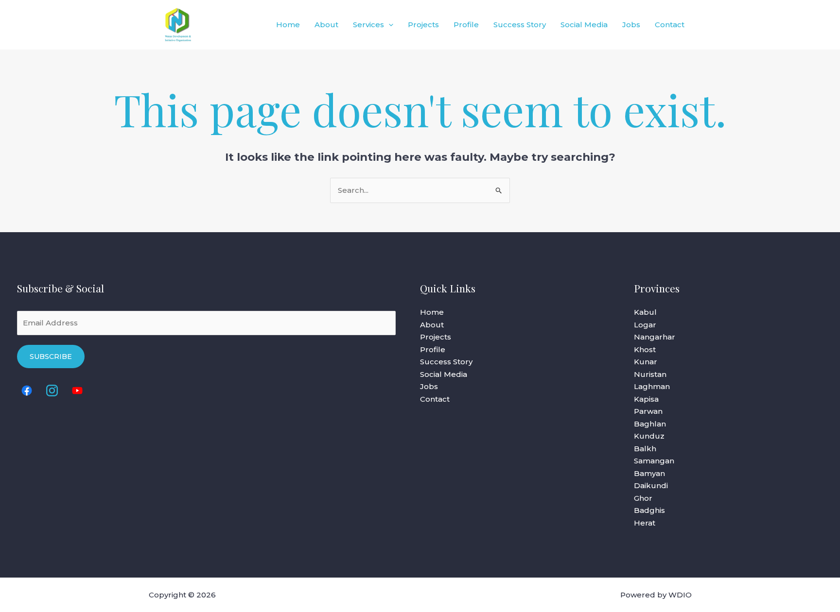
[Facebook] (26, 390)
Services (368, 24)
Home (288, 24)
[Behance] (77, 390)
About (326, 24)
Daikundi (651, 485)
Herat (644, 522)
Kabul (645, 312)
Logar (645, 324)
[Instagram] (52, 390)
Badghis (649, 510)
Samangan (654, 460)
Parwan (648, 411)
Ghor (643, 498)
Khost (645, 349)
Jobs (631, 24)
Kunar (645, 361)
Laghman (652, 386)
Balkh (645, 448)
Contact (669, 24)
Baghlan (650, 423)
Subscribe (51, 356)
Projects (423, 24)
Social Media (584, 24)
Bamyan (649, 473)
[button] (388, 24)
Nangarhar (654, 336)
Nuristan (650, 374)
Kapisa (646, 399)
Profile (466, 24)
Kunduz (649, 436)
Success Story (519, 24)
